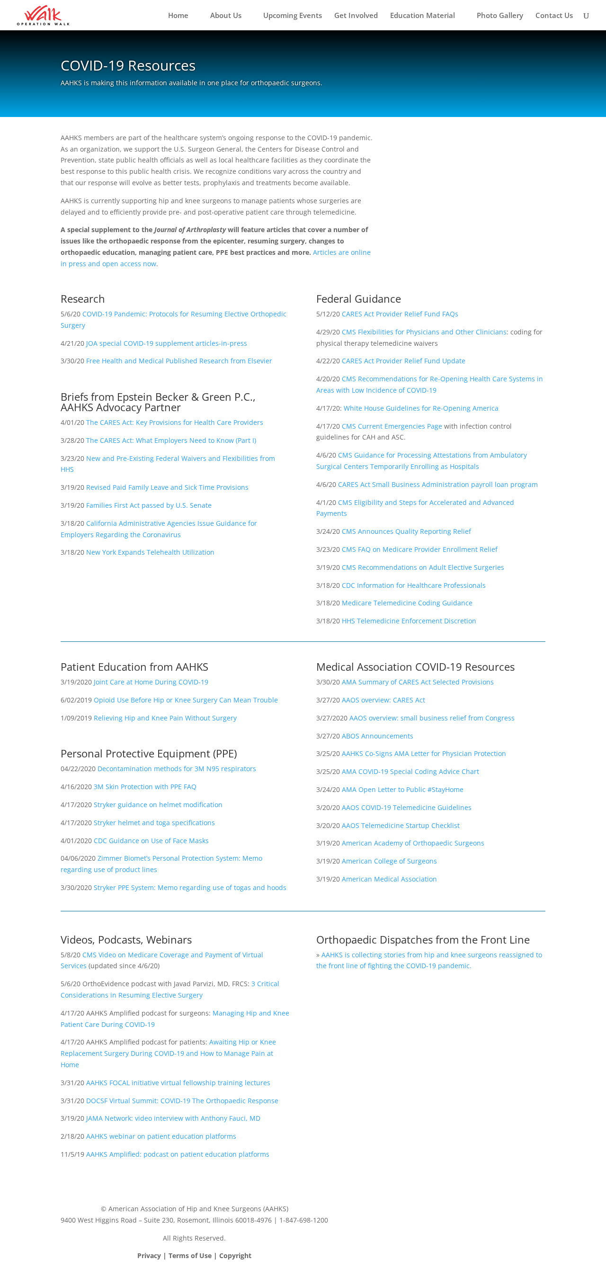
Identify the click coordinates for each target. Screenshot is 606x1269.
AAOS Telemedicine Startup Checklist (401, 825)
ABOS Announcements (377, 735)
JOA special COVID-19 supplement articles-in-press (166, 343)
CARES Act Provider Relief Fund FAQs (400, 313)
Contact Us (554, 16)
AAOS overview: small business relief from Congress (432, 717)
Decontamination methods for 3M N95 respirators (177, 768)
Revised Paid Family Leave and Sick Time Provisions (167, 487)
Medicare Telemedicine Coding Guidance (407, 602)
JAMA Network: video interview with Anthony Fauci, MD (173, 1118)
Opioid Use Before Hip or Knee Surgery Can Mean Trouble (186, 699)
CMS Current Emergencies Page (392, 426)
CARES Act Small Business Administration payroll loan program (438, 484)
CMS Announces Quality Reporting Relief (406, 531)
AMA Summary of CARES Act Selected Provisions (418, 681)
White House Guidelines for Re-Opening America (421, 408)
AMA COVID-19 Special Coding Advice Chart (410, 771)
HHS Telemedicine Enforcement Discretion (409, 620)
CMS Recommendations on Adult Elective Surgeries (423, 567)
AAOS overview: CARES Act (383, 699)
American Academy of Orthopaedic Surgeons (413, 842)
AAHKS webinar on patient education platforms (161, 1136)
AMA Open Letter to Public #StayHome (402, 789)
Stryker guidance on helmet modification (158, 804)
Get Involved (356, 16)
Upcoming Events (292, 16)
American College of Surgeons (389, 860)
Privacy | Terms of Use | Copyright (194, 1255)
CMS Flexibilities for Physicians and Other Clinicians (424, 331)
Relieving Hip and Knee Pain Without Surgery (165, 717)
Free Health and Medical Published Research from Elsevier (179, 360)
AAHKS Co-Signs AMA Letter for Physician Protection (424, 753)
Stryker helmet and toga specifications (154, 822)
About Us (225, 16)
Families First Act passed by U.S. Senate (149, 505)
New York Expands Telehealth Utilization (150, 552)
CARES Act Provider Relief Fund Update (403, 360)
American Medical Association (389, 878)
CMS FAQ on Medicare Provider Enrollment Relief (420, 549)
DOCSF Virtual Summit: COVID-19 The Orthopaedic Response (182, 1100)
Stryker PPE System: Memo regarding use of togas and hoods (190, 887)
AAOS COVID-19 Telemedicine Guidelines (407, 807)
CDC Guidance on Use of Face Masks (151, 840)
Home (178, 16)
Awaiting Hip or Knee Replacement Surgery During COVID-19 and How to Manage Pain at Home (168, 1053)
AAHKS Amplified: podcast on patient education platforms (177, 1154)
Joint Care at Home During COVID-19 (151, 681)
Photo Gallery (500, 16)
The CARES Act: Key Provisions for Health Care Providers (174, 422)
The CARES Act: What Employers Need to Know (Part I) (171, 440)
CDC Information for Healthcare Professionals (414, 585)
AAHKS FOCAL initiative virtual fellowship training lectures (178, 1082)
